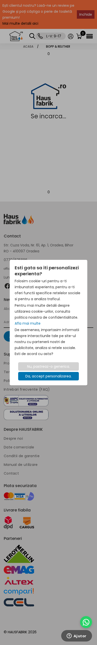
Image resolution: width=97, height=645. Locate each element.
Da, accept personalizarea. (48, 376)
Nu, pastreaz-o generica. (48, 366)
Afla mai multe (28, 323)
